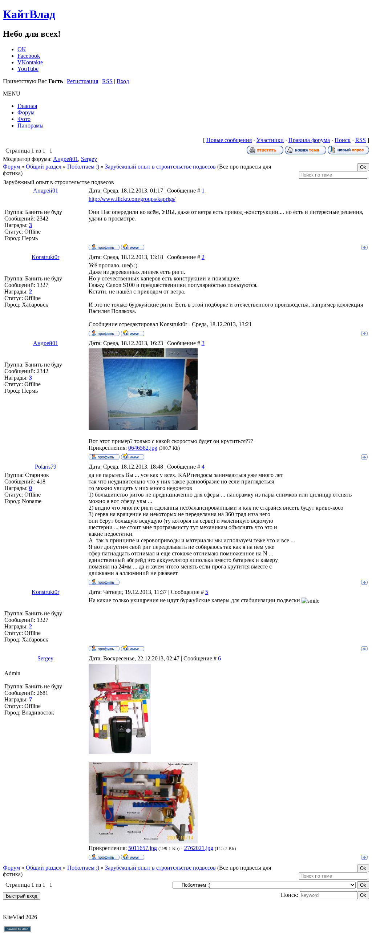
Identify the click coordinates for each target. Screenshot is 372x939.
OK (21, 49)
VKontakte (30, 62)
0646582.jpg (142, 448)
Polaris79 (45, 467)
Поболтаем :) (83, 166)
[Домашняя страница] (132, 246)
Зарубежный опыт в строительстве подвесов (160, 166)
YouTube (28, 69)
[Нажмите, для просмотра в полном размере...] (143, 428)
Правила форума (309, 140)
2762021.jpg (198, 848)
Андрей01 (65, 159)
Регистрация (82, 81)
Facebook (28, 56)
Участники (270, 140)
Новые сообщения (229, 140)
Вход (123, 81)
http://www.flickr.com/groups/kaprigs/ (132, 199)
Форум (11, 166)
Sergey (89, 159)
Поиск (343, 140)
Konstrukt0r (45, 257)
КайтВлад (29, 14)
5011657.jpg (142, 848)
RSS (107, 81)
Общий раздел (43, 166)
